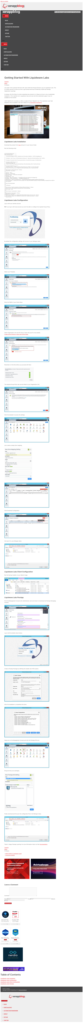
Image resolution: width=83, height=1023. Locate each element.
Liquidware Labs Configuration (9, 980)
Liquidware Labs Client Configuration (10, 982)
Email (29, 899)
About (7, 30)
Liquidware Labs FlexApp (7, 983)
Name (5, 899)
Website (53, 899)
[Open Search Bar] (3, 40)
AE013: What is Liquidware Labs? (13, 853)
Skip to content (4, 1)
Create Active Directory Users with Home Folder (16, 334)
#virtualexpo (9, 23)
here (19, 145)
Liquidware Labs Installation (8, 978)
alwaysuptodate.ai (23, 990)
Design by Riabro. (6, 988)
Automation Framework (12, 26)
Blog (6, 20)
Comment (6, 895)
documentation (43, 844)
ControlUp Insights (10, 855)
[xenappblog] (11, 13)
